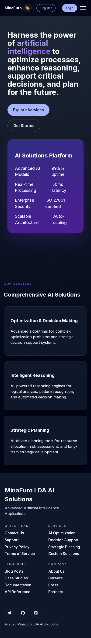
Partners (55, 591)
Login (69, 8)
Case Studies (16, 578)
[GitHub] (23, 613)
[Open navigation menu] (83, 7)
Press (53, 585)
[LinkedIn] (36, 613)
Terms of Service (20, 553)
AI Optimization (61, 533)
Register (46, 8)
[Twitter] (10, 613)
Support (12, 540)
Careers (55, 578)
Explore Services (28, 109)
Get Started (24, 125)
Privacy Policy (17, 546)
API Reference (17, 591)
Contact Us (14, 533)
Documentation (18, 585)
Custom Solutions (63, 553)
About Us (56, 571)
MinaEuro (13, 8)
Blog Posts (14, 571)
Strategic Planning (64, 546)
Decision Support (63, 540)
